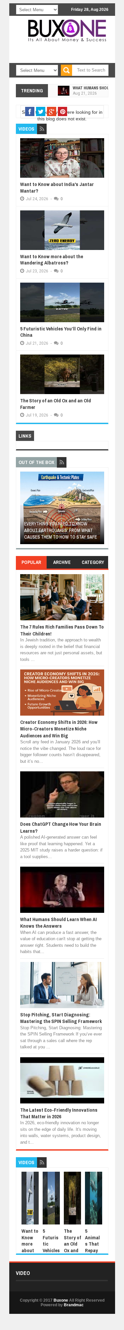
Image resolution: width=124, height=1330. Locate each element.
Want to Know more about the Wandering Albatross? (51, 259)
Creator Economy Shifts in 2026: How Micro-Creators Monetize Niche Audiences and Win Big (59, 729)
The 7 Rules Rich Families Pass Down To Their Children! (62, 630)
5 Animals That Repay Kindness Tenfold (93, 1250)
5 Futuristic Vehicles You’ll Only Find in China (61, 332)
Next (100, 510)
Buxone (61, 1300)
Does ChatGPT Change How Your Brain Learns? (60, 827)
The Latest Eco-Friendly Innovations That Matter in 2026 (59, 1113)
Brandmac (74, 1305)
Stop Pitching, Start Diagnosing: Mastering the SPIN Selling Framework (61, 1018)
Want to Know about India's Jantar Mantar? (57, 187)
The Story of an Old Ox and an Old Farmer (55, 404)
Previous (24, 510)
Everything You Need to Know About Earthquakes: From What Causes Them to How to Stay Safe (60, 530)
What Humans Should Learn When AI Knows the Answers (58, 922)
